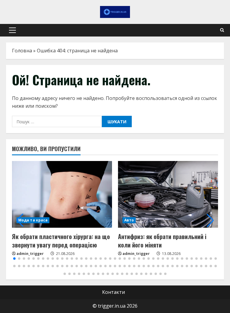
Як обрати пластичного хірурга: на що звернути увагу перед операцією (61, 240)
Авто (129, 220)
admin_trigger (30, 253)
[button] (12, 30)
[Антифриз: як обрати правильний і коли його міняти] (168, 194)
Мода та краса (33, 220)
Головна (22, 50)
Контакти (113, 292)
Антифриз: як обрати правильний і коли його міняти (162, 240)
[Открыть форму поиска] (222, 30)
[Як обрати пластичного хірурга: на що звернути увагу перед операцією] (62, 194)
